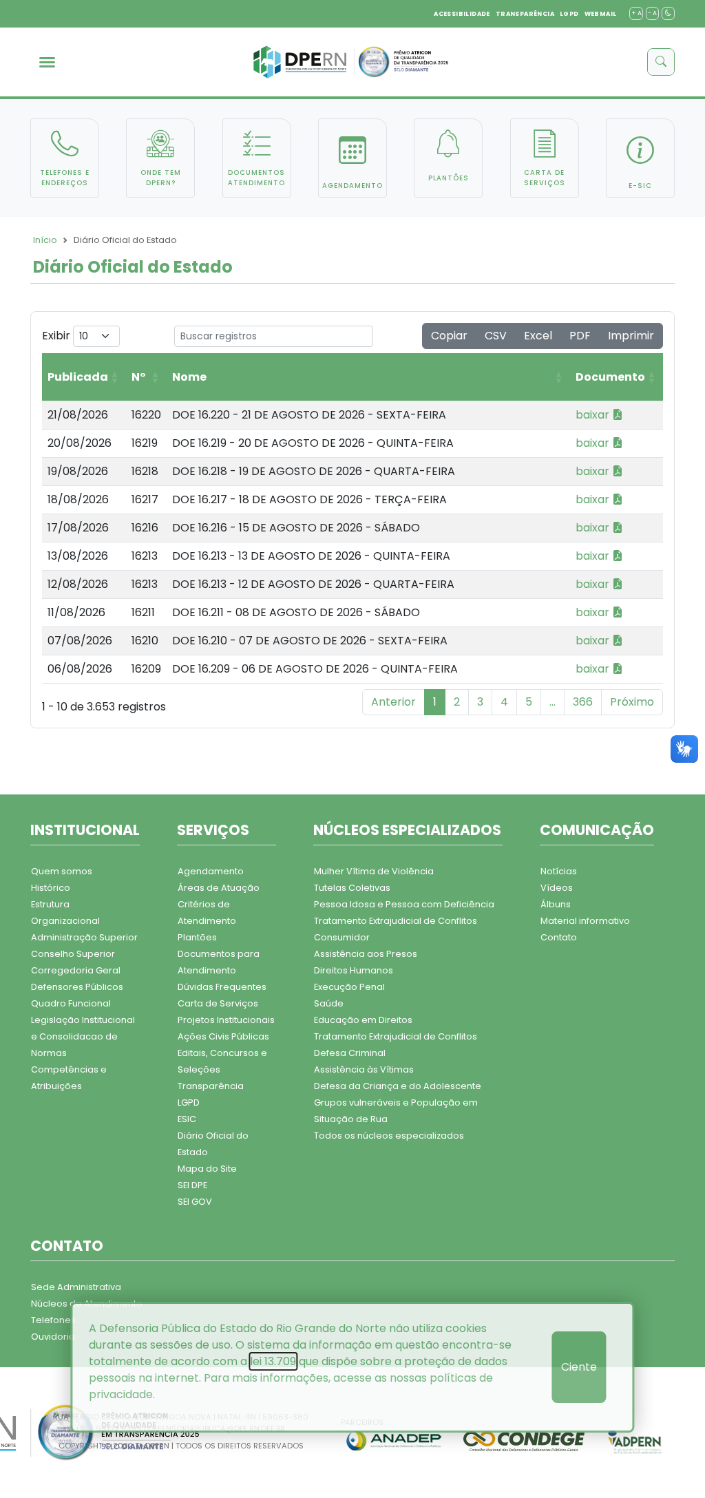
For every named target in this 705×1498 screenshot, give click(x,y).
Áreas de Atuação (219, 888)
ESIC (187, 1119)
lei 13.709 (273, 1361)
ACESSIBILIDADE (462, 14)
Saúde (329, 1003)
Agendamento (211, 871)
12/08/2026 (78, 584)
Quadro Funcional (71, 1003)
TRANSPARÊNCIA (525, 14)
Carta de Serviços (218, 1003)
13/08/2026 (78, 556)
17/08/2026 (78, 528)
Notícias (558, 871)
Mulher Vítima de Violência (374, 871)
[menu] (47, 62)
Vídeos (556, 888)
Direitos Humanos (353, 970)
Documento (610, 377)
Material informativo (585, 921)
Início (45, 240)
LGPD (569, 14)
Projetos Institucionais (226, 1020)
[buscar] (661, 62)
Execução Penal (349, 987)
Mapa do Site (207, 1168)
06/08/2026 (80, 669)
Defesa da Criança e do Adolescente (397, 1086)
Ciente (579, 1367)
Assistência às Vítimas (364, 1069)
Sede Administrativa (76, 1287)
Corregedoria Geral (75, 970)
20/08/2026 (80, 443)
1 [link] (434, 702)
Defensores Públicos (77, 987)
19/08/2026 (78, 471)
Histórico (50, 888)
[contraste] (668, 13)
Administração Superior (84, 937)
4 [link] (504, 702)
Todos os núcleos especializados (389, 1135)
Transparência (211, 1086)
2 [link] (457, 702)
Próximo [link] (632, 702)
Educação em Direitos (363, 1020)
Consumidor (342, 937)
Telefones (53, 1320)
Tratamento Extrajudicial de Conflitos (395, 921)
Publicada (78, 377)
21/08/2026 (78, 415)
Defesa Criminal (350, 1053)
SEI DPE (192, 1185)
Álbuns (555, 904)
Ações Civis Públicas (223, 1036)
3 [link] (480, 702)
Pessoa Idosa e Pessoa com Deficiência (404, 904)
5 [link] (528, 702)
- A (652, 13)
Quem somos (61, 871)
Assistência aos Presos (365, 954)
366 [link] (583, 702)
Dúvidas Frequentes (222, 987)
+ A (636, 13)
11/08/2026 (76, 612)
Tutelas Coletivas (352, 888)
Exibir (57, 336)
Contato (558, 937)
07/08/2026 (80, 640)
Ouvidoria (53, 1336)
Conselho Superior (73, 954)
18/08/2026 (78, 499)
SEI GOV (195, 1201)
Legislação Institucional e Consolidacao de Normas (83, 1036)
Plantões (197, 937)
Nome (189, 377)
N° (138, 377)
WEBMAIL (601, 14)
